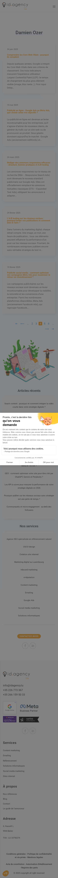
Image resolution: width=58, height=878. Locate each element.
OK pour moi (48, 462)
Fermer (9, 462)
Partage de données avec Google (17, 451)
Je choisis (29, 462)
